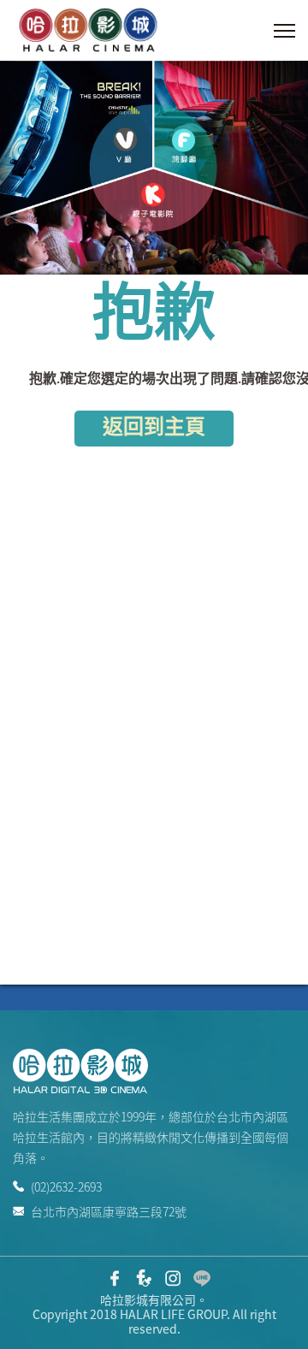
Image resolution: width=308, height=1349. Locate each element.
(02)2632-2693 (66, 1186)
